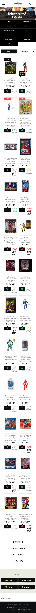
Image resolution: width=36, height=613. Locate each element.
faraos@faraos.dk (25, 610)
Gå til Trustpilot (5, 598)
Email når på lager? (14, 173)
